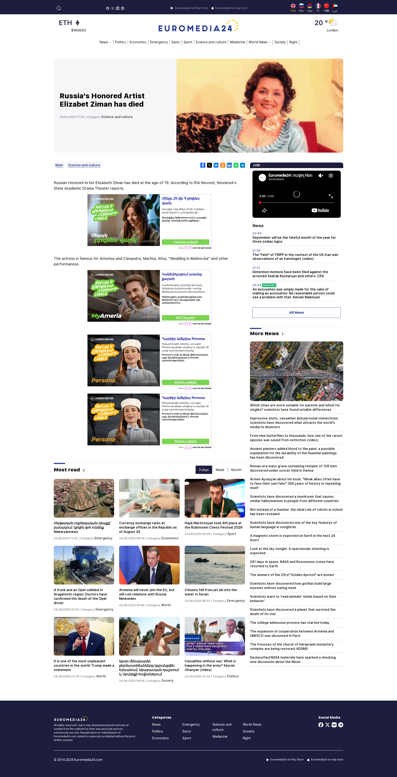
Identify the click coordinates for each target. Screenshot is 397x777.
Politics (120, 42)
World (166, 605)
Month (236, 469)
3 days (204, 469)
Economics (138, 42)
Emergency (159, 42)
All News (296, 312)
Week (220, 469)
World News (252, 724)
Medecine (237, 42)
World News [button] (258, 42)
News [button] (103, 42)
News (156, 724)
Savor (175, 42)
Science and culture (211, 42)
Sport (188, 42)
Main (59, 165)
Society (280, 42)
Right (293, 42)
